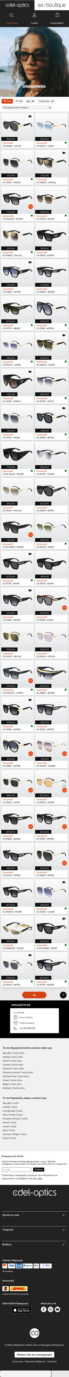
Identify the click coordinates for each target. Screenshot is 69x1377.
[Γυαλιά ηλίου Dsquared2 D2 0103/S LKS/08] (51, 891)
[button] (17, 5)
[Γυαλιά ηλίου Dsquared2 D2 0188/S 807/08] (51, 672)
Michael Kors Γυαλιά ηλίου (16, 1076)
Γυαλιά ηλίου (11, 23)
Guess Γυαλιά (9, 1126)
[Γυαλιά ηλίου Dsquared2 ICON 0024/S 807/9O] (17, 453)
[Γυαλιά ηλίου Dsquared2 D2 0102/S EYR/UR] (51, 635)
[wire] (46, 1266)
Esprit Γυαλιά (9, 1138)
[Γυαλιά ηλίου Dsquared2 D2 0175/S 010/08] (17, 417)
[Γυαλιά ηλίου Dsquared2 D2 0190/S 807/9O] (51, 854)
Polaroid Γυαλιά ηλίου (13, 1068)
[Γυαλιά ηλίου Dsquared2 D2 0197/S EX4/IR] (51, 599)
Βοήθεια (6, 1244)
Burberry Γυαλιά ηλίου (14, 1088)
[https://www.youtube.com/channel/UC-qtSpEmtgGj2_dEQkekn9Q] (57, 1310)
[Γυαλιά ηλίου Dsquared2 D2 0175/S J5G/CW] (17, 635)
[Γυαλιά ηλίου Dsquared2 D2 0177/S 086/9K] (17, 307)
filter (9, 101)
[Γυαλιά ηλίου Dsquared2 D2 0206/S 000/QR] (51, 745)
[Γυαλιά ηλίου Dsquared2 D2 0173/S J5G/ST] (51, 380)
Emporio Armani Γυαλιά (15, 1118)
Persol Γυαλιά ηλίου (12, 1060)
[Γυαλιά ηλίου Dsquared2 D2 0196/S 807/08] (17, 745)
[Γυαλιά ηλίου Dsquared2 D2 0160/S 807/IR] (51, 490)
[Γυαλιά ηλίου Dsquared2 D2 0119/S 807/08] (51, 307)
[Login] (34, 15)
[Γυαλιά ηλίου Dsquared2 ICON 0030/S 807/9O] (17, 526)
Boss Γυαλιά (9, 1130)
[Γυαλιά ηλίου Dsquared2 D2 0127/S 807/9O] (51, 708)
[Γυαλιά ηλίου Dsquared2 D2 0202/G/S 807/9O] (17, 198)
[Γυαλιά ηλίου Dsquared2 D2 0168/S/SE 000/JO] (17, 927)
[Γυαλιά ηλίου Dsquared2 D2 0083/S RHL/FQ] (17, 234)
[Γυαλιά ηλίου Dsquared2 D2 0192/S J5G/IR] (17, 781)
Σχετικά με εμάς (10, 1214)
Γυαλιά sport (57, 23)
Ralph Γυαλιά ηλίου (12, 1084)
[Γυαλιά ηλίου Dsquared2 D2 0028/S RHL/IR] (17, 125)
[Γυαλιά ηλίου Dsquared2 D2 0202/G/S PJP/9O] (17, 672)
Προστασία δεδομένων (35, 1361)
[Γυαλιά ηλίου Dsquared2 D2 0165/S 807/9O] (51, 234)
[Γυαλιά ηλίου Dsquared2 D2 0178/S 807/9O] (17, 708)
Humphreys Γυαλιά (12, 1111)
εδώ (40, 1178)
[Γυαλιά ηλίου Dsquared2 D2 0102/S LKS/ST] (51, 125)
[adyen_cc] (4, 1266)
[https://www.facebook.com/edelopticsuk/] (43, 1310)
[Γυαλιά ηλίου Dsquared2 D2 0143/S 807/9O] (17, 854)
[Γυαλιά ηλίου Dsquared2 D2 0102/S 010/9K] (51, 526)
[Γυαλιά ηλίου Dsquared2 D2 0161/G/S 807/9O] (17, 891)
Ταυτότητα (52, 1361)
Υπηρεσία (7, 1229)
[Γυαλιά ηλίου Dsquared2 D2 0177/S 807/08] (51, 964)
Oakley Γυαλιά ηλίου (13, 1057)
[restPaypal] (28, 1266)
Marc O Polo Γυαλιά (13, 1114)
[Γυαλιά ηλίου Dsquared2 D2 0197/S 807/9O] (51, 818)
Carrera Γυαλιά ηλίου (13, 1064)
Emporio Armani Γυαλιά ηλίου (18, 1072)
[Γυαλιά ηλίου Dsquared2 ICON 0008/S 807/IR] (51, 927)
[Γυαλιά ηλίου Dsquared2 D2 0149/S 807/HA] (17, 380)
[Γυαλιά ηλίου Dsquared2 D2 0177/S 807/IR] (17, 563)
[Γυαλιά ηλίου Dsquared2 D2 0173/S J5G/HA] (51, 198)
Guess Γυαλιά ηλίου (12, 1080)
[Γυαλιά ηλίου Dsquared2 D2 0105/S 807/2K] (51, 417)
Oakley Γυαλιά (10, 1107)
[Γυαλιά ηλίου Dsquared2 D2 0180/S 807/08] (51, 271)
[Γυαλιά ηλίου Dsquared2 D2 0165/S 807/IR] (51, 563)
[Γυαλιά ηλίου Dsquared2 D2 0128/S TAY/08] (17, 271)
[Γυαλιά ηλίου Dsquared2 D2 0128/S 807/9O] (17, 599)
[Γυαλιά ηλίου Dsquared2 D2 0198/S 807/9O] (17, 818)
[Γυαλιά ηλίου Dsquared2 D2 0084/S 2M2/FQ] (51, 161)
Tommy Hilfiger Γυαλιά (14, 1134)
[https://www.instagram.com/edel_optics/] (50, 1310)
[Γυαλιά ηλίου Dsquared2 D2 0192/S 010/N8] (51, 781)
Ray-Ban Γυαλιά (11, 1103)
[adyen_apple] (36, 1266)
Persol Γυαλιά (9, 1122)
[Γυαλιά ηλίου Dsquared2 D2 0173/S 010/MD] (51, 453)
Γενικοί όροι (17, 1361)
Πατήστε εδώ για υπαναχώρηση (34, 1354)
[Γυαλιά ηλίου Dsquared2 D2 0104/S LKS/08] (17, 344)
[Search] (11, 15)
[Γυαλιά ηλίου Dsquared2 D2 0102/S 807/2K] (17, 964)
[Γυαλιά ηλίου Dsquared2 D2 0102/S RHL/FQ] (17, 490)
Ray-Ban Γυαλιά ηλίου (13, 1053)
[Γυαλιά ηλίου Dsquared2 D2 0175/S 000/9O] (17, 161)
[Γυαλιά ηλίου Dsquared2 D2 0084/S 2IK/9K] (51, 344)
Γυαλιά (34, 23)
